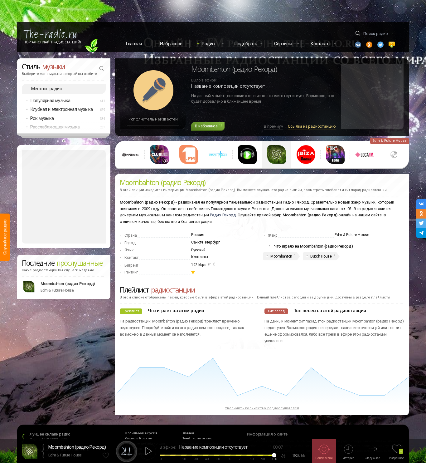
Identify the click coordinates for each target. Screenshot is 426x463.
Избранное (171, 44)
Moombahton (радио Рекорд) (68, 283)
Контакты (199, 257)
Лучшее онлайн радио (50, 434)
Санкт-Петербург (205, 242)
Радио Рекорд (222, 215)
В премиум (273, 126)
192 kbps (198, 265)
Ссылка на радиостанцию (312, 126)
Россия (197, 235)
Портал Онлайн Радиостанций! (52, 42)
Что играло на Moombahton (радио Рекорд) (313, 246)
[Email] (392, 45)
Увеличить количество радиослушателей (262, 408)
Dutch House (321, 256)
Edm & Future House (64, 455)
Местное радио (46, 88)
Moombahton (281, 256)
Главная (134, 44)
